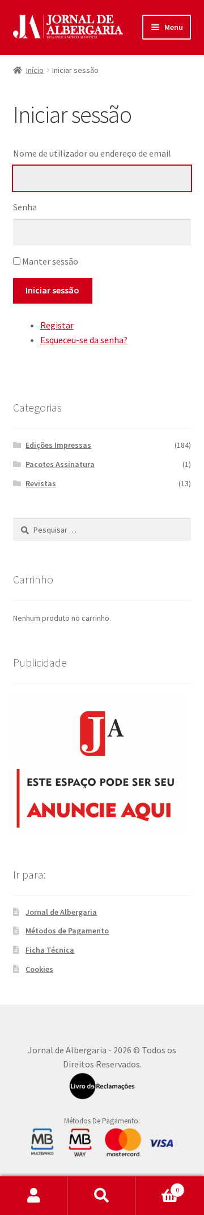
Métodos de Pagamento (67, 931)
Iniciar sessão (52, 290)
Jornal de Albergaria (61, 912)
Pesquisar (102, 1196)
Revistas (41, 483)
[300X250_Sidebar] (102, 765)
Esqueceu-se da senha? (84, 339)
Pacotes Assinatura (60, 464)
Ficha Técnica (50, 950)
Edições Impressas (58, 445)
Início (35, 70)
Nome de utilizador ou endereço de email (92, 153)
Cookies (39, 969)
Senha (25, 207)
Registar (57, 325)
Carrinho (157, 1186)
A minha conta (34, 1196)
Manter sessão (50, 261)
